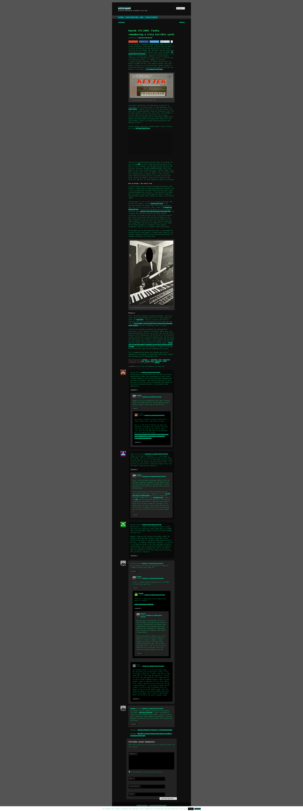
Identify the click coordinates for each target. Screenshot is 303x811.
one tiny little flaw (143, 128)
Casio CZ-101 (132, 109)
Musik (160, 359)
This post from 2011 (145, 712)
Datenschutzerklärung (142, 805)
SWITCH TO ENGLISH (151, 17)
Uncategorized (166, 359)
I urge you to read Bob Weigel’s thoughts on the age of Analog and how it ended (150, 344)
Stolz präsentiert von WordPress (157, 805)
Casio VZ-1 (139, 319)
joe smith (140, 593)
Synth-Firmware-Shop (132, 17)
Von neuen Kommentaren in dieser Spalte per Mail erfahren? (146, 772)
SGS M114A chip (158, 497)
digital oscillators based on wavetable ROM (155, 211)
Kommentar (133, 754)
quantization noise (156, 203)
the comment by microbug (154, 69)
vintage (165, 361)
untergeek (124, 8)
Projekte (120, 17)
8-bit (142, 361)
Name (132, 778)
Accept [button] (191, 808)
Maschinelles (154, 359)
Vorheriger (121, 22)
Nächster (182, 22)
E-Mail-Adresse (135, 786)
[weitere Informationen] (172, 42)
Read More (197, 808)
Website (132, 793)
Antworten (134, 389)
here (139, 164)
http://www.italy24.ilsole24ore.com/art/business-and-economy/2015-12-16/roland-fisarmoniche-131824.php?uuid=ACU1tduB (151, 436)
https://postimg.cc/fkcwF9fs (144, 604)
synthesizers (158, 361)
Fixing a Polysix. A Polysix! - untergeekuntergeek (154, 730)
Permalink (156, 362)
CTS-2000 (147, 361)
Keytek (152, 361)
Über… (142, 17)
